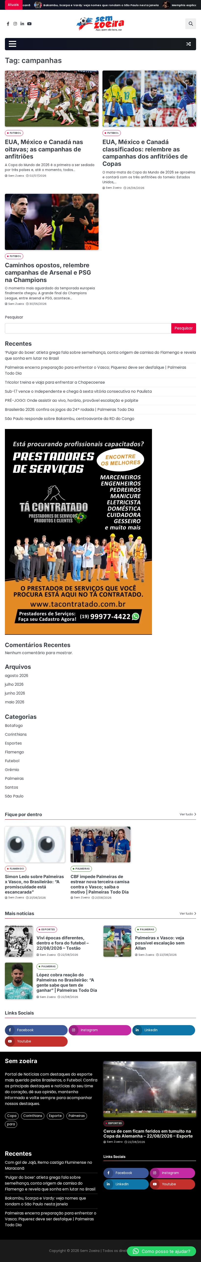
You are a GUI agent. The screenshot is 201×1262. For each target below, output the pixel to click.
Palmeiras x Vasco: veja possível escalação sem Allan (160, 943)
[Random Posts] (188, 44)
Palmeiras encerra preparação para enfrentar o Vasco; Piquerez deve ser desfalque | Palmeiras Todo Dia (50, 1219)
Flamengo (14, 752)
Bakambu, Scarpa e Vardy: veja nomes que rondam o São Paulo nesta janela (88, 5)
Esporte (55, 1116)
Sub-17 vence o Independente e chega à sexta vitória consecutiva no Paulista (78, 391)
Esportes (13, 743)
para (11, 1124)
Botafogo (14, 725)
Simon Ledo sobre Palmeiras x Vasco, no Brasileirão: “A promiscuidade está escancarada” (34, 884)
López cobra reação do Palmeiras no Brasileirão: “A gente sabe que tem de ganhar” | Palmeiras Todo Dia (67, 982)
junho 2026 (15, 693)
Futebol (15, 133)
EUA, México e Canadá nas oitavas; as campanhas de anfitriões (44, 149)
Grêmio (12, 769)
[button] (161, 1251)
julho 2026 (14, 684)
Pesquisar (14, 317)
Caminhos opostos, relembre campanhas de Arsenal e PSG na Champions (48, 272)
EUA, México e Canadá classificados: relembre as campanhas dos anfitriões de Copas (145, 152)
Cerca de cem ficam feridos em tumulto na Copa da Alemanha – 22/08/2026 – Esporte (148, 1133)
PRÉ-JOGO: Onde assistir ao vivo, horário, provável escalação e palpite (71, 400)
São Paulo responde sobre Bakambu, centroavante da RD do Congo (69, 418)
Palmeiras (14, 778)
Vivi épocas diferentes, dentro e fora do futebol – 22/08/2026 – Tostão (63, 943)
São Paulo (14, 796)
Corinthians (16, 734)
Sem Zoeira (16, 176)
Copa (11, 1116)
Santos (11, 787)
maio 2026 (14, 702)
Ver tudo (186, 814)
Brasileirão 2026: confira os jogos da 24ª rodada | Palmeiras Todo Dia (69, 409)
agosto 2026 (16, 675)
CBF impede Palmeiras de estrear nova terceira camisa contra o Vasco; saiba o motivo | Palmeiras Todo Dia (100, 884)
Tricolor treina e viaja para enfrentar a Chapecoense (55, 382)
